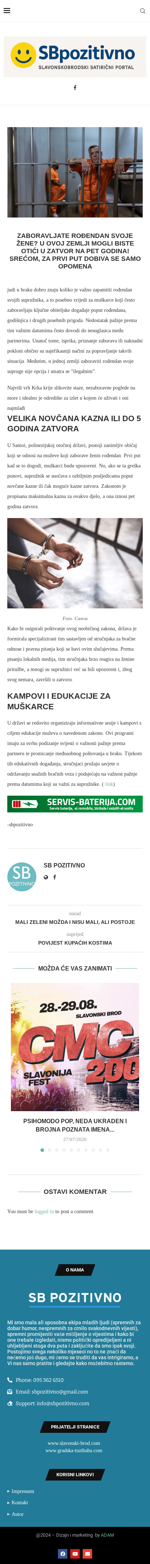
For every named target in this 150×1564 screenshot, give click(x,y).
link (108, 784)
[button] (17, 1072)
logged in (44, 1211)
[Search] (142, 10)
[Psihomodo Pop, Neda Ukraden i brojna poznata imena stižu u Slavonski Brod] (75, 1047)
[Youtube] (75, 1554)
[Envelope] (87, 1554)
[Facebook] (75, 87)
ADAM (107, 1535)
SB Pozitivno (64, 865)
